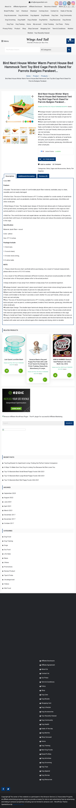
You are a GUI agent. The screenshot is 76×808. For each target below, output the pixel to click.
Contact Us (54, 11)
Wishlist (70, 28)
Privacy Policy (7, 28)
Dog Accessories (10, 15)
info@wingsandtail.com (39, 2)
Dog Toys (10, 24)
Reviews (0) (43, 176)
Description (10, 176)
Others (6, 562)
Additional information (26, 176)
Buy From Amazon (48, 159)
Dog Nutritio (43, 20)
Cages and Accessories (58, 168)
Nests (69, 168)
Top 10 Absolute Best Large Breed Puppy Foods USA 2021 (24, 476)
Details (69, 106)
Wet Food (7, 588)
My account (37, 24)
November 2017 (9, 519)
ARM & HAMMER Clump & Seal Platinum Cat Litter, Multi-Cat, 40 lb (62, 362)
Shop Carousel (33, 28)
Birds (48, 168)
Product (17, 28)
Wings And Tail (37, 39)
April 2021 (7, 506)
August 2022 (8, 497)
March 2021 (8, 510)
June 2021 (8, 502)
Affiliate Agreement (20, 6)
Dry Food (7, 550)
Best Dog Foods (47, 750)
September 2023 (10, 493)
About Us (8, 6)
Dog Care (55, 15)
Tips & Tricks (8, 575)
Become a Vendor (50, 6)
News (6, 558)
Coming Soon (43, 11)
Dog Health (21, 20)
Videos (6, 584)
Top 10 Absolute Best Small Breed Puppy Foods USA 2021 (24, 471)
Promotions (8, 567)
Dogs (6, 545)
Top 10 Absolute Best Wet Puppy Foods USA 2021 (21, 480)
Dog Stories (67, 20)
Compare (57, 164)
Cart (17, 11)
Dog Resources (55, 20)
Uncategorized (9, 580)
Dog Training (20, 24)
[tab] (10, 176)
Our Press (59, 24)
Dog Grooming (10, 20)
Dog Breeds (45, 15)
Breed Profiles (9, 11)
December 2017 (9, 515)
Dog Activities (23, 15)
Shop (24, 28)
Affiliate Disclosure (35, 6)
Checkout (24, 11)
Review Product (9, 571)
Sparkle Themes (18, 804)
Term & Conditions (58, 28)
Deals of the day (66, 11)
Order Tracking (48, 24)
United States (49, 151)
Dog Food (7, 537)
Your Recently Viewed (41, 33)
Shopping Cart (45, 28)
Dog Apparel (34, 15)
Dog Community (66, 15)
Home (29, 24)
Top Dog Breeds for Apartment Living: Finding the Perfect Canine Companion (30, 463)
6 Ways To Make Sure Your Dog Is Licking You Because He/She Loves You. (29, 467)
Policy (67, 24)
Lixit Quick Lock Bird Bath (13, 359)
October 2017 (9, 523)
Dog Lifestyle (32, 20)
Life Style (7, 554)
